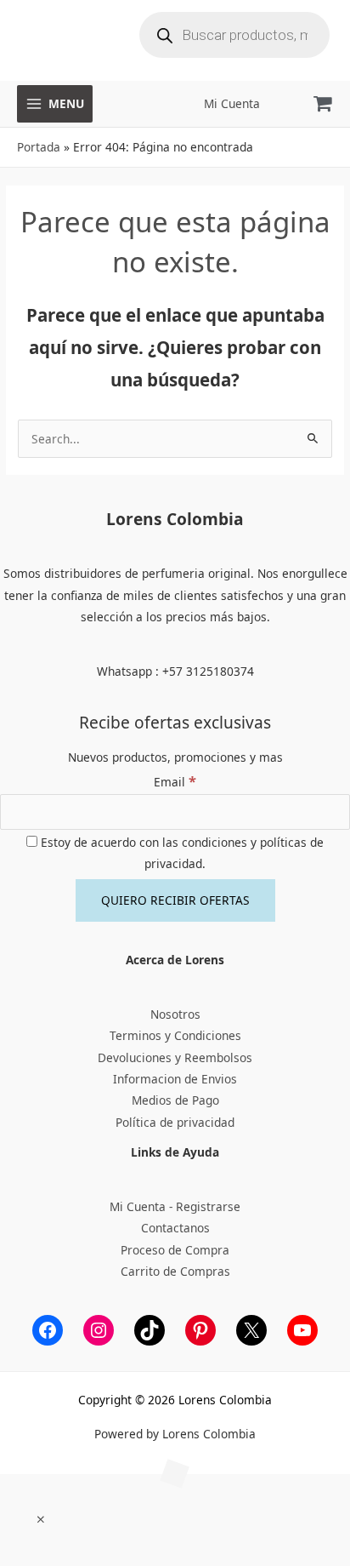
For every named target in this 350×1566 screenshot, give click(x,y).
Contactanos (175, 1228)
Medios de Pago (175, 1100)
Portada (38, 147)
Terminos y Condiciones (175, 1035)
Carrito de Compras (175, 1271)
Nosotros (175, 1014)
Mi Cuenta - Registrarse (175, 1206)
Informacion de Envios (175, 1079)
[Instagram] (98, 1330)
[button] (41, 1520)
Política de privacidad (175, 1122)
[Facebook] (47, 1330)
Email (175, 782)
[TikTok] (149, 1330)
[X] (251, 1330)
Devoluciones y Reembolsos (175, 1057)
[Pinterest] (200, 1330)
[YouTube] (302, 1330)
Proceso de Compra (175, 1250)
